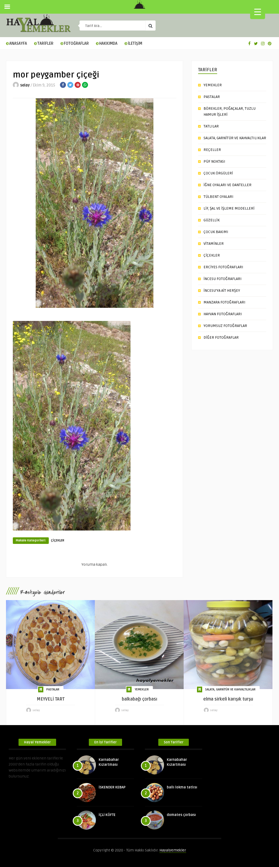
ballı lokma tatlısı (182, 787)
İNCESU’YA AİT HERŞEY (222, 290)
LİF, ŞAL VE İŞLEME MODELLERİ (229, 208)
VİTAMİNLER (214, 243)
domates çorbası (181, 815)
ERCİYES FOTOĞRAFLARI (223, 267)
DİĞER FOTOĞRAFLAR (221, 337)
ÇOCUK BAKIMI (216, 232)
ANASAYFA (18, 43)
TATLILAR (211, 126)
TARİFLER (45, 43)
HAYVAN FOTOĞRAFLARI (223, 314)
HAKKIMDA (108, 43)
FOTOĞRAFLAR (76, 43)
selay (25, 85)
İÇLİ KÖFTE (107, 815)
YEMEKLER (213, 85)
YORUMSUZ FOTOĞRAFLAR (225, 325)
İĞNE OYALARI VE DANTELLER (227, 185)
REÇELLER (212, 149)
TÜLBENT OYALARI (218, 196)
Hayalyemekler (172, 850)
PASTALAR (212, 96)
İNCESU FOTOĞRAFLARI (223, 278)
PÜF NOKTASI (214, 161)
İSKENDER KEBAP (112, 787)
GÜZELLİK (212, 220)
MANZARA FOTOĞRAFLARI (224, 302)
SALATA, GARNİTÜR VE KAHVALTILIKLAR (235, 138)
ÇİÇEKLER (57, 540)
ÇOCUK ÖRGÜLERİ (218, 173)
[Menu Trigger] (257, 11)
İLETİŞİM (135, 43)
